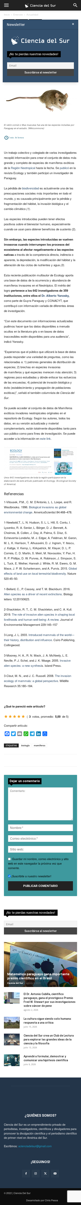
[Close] (73, 24)
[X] (45, 1173)
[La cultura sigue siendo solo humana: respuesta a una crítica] (12, 1023)
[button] (6, 5)
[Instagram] (36, 1173)
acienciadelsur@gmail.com (35, 1146)
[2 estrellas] (10, 716)
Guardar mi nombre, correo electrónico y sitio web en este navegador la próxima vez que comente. (38, 863)
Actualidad (32, 14)
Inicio (7, 14)
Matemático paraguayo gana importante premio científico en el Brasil (38, 976)
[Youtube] (55, 1173)
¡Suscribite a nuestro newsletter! (31, 876)
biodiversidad (30, 188)
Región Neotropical (23, 168)
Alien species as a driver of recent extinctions (33, 594)
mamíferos (39, 745)
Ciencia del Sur (15, 983)
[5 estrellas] (23, 716)
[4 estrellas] (19, 716)
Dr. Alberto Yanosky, (55, 295)
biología (25, 745)
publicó (64, 168)
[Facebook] (26, 1173)
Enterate (18, 14)
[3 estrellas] (15, 716)
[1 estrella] (6, 716)
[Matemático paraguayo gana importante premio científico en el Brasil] (40, 964)
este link (45, 438)
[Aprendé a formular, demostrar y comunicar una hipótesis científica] (12, 1060)
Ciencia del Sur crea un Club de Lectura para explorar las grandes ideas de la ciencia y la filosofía (49, 1039)
